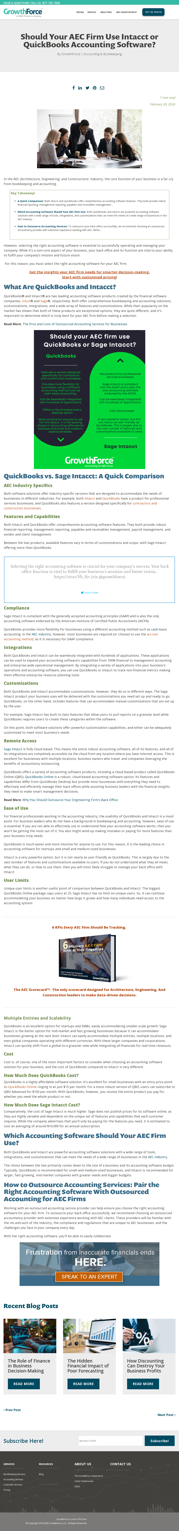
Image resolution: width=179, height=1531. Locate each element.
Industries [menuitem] (106, 12)
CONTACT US (120, 1464)
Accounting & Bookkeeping (103, 54)
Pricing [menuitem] (80, 12)
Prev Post (13, 1410)
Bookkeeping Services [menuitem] (14, 1474)
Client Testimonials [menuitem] (84, 1481)
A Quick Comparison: (31, 201)
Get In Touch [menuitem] (153, 12)
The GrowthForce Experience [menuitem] (89, 1475)
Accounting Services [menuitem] (13, 1479)
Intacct (89, 498)
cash (154, 629)
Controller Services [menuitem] (12, 1484)
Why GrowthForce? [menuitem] (126, 12)
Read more (23, 1383)
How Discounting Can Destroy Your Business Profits (146, 1366)
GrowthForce (71, 54)
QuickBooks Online (38, 777)
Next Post (165, 1415)
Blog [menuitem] (41, 1474)
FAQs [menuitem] (77, 1486)
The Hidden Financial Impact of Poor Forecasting (88, 1366)
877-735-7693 (51, 3)
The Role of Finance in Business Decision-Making (29, 1366)
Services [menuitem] (91, 12)
